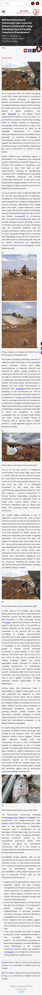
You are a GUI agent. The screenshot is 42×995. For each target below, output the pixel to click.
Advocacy (13, 36)
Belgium (33, 817)
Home (4, 36)
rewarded (20, 388)
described (12, 114)
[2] (13, 248)
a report (10, 952)
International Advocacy (12, 38)
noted (7, 622)
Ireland (22, 817)
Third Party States (10, 41)
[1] (24, 216)
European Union (11, 817)
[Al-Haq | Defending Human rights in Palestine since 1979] (28, 12)
